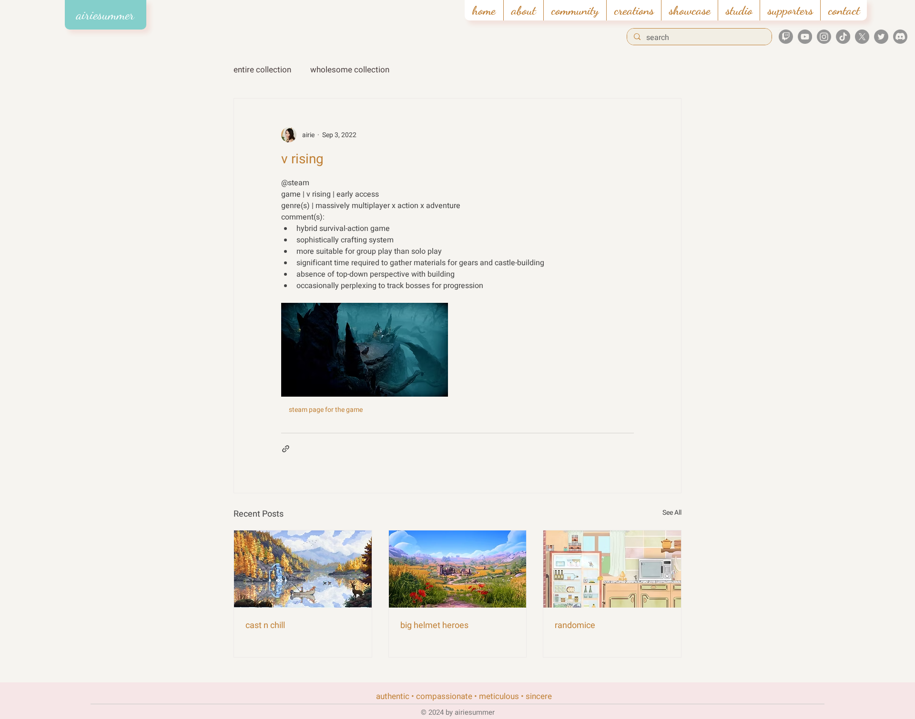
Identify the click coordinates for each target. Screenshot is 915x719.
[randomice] (612, 569)
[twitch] (786, 37)
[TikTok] (843, 37)
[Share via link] (285, 448)
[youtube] (805, 37)
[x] (862, 37)
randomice (575, 625)
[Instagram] (824, 37)
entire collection (262, 70)
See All (671, 513)
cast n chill (265, 625)
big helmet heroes (434, 625)
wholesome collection (349, 70)
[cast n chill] (303, 569)
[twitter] (881, 37)
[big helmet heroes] (458, 569)
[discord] (900, 37)
